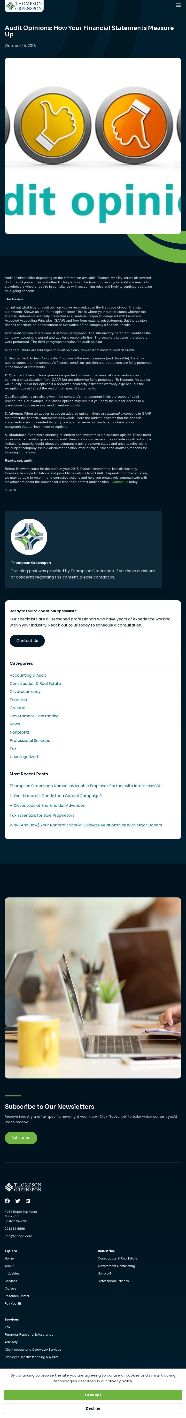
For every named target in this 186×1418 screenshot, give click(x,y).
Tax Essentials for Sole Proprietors (42, 815)
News (15, 724)
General (17, 708)
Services (11, 1281)
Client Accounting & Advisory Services (33, 1350)
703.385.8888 (15, 1229)
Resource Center (17, 1296)
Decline (93, 1408)
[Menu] (179, 6)
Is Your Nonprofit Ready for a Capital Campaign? (56, 796)
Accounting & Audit (28, 675)
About (9, 1266)
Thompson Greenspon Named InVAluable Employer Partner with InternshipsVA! (86, 786)
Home (9, 1258)
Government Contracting (34, 716)
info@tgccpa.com (18, 1236)
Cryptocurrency (25, 691)
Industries (12, 1273)
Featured (18, 700)
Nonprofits (20, 732)
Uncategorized (24, 757)
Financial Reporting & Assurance (29, 1335)
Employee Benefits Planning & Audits (31, 1357)
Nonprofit (104, 1273)
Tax (13, 748)
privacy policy (120, 1381)
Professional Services (30, 740)
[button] (21, 1138)
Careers (10, 1289)
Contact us (120, 482)
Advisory (11, 1342)
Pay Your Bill (13, 1303)
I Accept (93, 1394)
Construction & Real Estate (35, 683)
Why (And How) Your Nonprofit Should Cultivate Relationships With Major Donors (86, 825)
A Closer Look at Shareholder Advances (47, 805)
